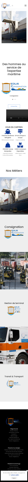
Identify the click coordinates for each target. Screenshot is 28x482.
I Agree (14, 478)
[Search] (12, 5)
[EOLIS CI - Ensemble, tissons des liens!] (7, 5)
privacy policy (15, 475)
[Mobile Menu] (25, 5)
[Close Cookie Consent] (27, 471)
